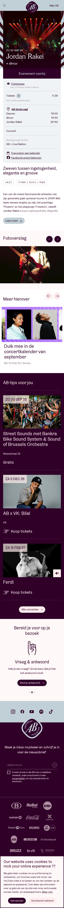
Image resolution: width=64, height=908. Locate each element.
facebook (22, 712)
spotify (41, 712)
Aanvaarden (16, 900)
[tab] (29, 692)
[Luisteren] (57, 573)
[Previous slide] (49, 239)
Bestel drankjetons (30, 682)
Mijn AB (54, 5)
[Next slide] (57, 239)
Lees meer (11, 220)
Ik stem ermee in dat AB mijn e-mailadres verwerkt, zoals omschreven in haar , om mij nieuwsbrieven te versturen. (31, 777)
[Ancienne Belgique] (32, 7)
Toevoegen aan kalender (25, 153)
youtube (32, 712)
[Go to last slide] (48, 296)
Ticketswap (18, 84)
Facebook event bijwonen (26, 158)
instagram (13, 712)
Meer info (47, 892)
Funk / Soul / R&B (32, 182)
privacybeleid (18, 778)
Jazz (8, 182)
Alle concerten (30, 609)
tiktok (51, 712)
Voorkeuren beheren (42, 900)
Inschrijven (54, 765)
